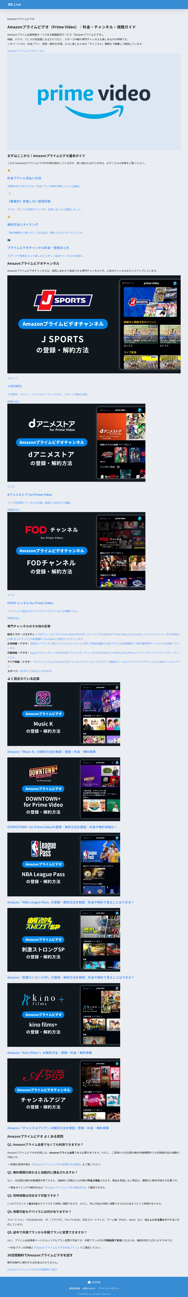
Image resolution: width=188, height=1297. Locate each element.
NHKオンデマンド (87, 634)
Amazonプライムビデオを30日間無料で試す (32, 1269)
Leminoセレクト (139, 634)
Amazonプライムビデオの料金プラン (56, 1247)
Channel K (61, 662)
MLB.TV (24, 671)
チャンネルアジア (79, 662)
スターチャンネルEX (88, 652)
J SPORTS (46, 671)
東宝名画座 (97, 643)
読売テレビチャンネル (70, 639)
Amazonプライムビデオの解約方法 (65, 1187)
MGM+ (106, 652)
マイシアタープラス (148, 652)
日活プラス (112, 643)
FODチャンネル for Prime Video (56, 634)
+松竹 (85, 643)
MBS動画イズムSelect (43, 639)
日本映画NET (127, 643)
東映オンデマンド (40, 643)
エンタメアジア (99, 662)
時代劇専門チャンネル (149, 643)
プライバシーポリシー (109, 1288)
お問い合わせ (89, 1288)
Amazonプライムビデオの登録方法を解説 (56, 1164)
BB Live (14, 4)
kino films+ (128, 652)
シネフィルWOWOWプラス (60, 652)
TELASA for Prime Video (113, 634)
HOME (96, 1282)
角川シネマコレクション (66, 643)
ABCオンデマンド (19, 639)
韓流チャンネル (119, 662)
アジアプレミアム (42, 662)
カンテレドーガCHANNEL (165, 634)
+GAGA (116, 652)
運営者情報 (74, 1288)
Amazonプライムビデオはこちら (25, 51)
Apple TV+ (36, 652)
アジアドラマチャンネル (143, 662)
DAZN (34, 671)
